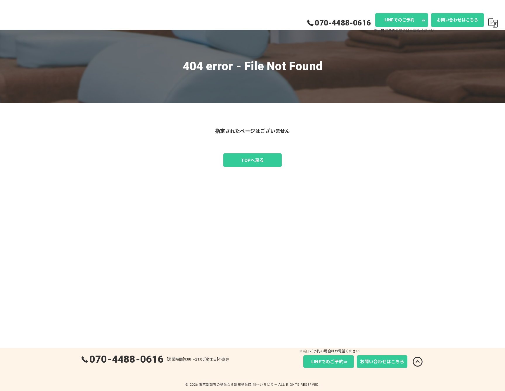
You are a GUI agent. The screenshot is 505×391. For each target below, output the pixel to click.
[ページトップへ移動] (417, 362)
